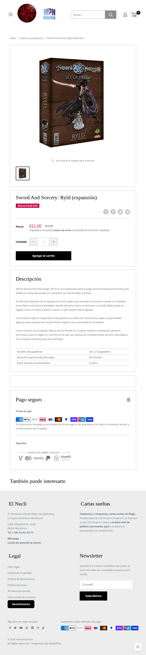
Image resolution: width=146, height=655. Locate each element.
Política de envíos (17, 585)
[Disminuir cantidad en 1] (33, 242)
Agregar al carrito (43, 256)
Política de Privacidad (20, 573)
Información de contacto (22, 597)
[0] (134, 14)
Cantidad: (21, 241)
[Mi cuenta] (125, 15)
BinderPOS (55, 643)
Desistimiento (21, 604)
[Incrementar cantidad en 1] (54, 242)
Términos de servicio (19, 591)
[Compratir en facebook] (106, 211)
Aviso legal (14, 566)
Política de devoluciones (21, 579)
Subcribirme (93, 596)
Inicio (13, 38)
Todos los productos (31, 38)
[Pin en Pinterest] (113, 211)
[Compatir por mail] (127, 211)
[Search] (110, 14)
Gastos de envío (62, 230)
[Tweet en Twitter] (120, 211)
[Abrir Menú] (11, 14)
